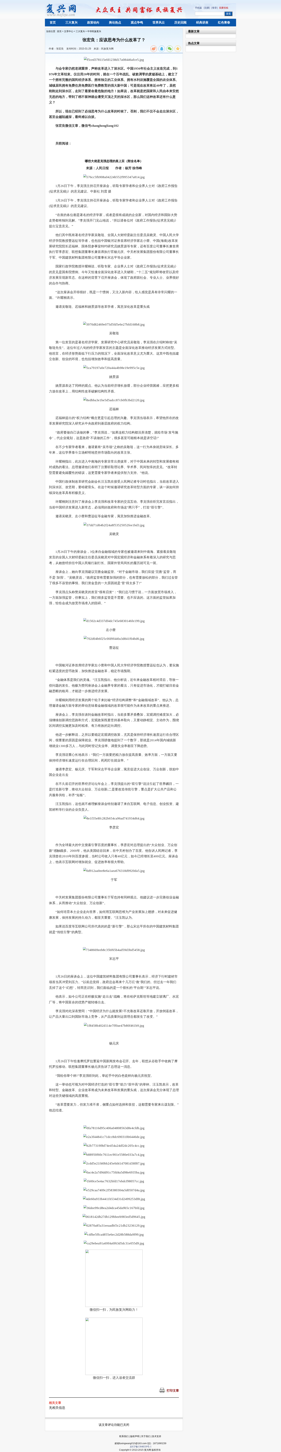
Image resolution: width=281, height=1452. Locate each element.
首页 (53, 22)
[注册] (207, 7)
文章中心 (68, 31)
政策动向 (93, 22)
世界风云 (159, 22)
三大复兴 (71, 22)
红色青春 (224, 22)
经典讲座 (202, 22)
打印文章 (173, 1390)
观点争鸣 (137, 22)
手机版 (198, 7)
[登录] (214, 7)
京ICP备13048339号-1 (140, 1446)
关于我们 (145, 1436)
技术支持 (156, 1436)
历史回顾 (180, 22)
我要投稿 (223, 7)
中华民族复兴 (94, 31)
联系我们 (123, 1436)
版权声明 (134, 1436)
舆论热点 (115, 22)
